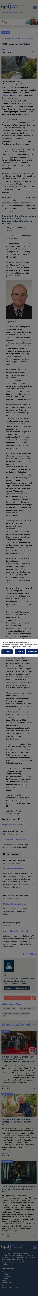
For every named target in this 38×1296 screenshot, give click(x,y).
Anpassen (7, 652)
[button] (35, 8)
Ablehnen (20, 652)
